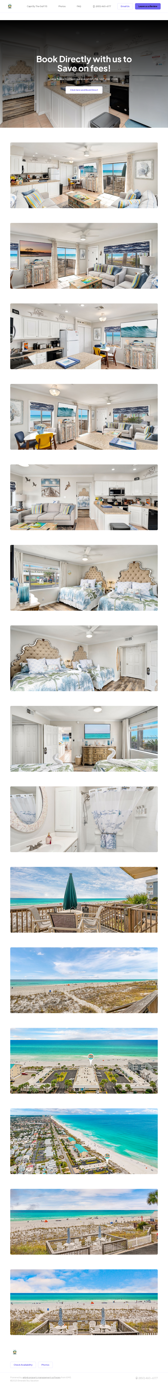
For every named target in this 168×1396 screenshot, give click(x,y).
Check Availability (23, 1364)
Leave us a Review (147, 6)
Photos (62, 6)
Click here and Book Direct (84, 90)
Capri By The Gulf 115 (37, 6)
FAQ (79, 6)
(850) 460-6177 (103, 6)
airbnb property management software (42, 1377)
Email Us (125, 6)
